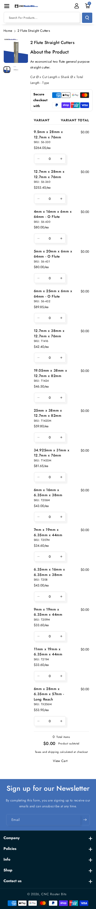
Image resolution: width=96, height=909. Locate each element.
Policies (9, 848)
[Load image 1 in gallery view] (6, 69)
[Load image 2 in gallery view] (16, 69)
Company (11, 838)
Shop (7, 870)
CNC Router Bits (54, 894)
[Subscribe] (84, 820)
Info (6, 859)
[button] (7, 6)
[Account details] (77, 6)
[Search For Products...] (87, 18)
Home (7, 30)
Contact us (12, 881)
